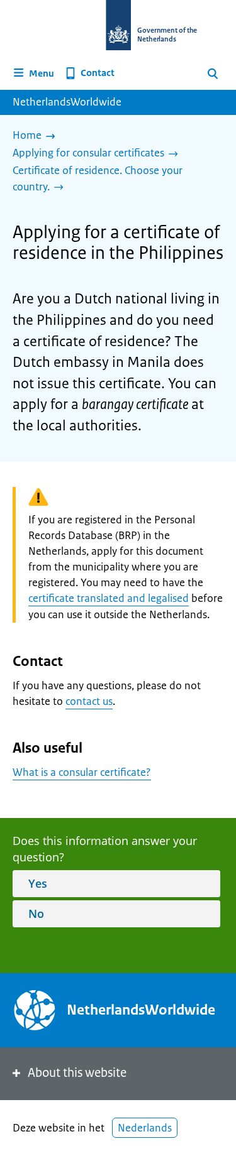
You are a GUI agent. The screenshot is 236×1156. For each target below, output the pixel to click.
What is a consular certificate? (82, 772)
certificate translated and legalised (108, 598)
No (36, 913)
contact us (89, 701)
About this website (77, 1073)
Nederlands (145, 1128)
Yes (37, 883)
